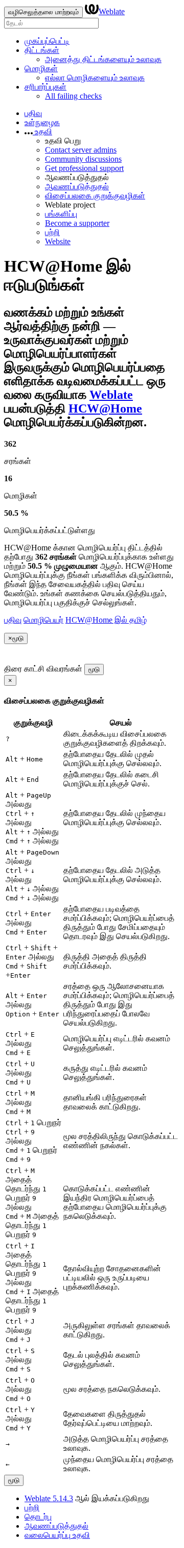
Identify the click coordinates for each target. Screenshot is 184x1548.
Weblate (112, 11)
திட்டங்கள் (42, 50)
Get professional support (84, 168)
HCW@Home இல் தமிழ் (106, 620)
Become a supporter (77, 223)
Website (58, 241)
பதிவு (33, 113)
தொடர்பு (38, 1516)
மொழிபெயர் (43, 620)
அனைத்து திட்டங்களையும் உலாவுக (103, 59)
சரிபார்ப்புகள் (45, 86)
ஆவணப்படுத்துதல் (77, 186)
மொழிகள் (41, 68)
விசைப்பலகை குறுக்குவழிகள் (95, 195)
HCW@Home (105, 408)
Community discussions (83, 159)
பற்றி (52, 232)
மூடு (94, 669)
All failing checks (73, 96)
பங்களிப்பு (61, 214)
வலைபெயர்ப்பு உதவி (57, 1535)
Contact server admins (81, 149)
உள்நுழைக (42, 122)
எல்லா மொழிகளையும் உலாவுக (95, 77)
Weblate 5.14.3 (49, 1498)
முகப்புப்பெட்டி (47, 41)
